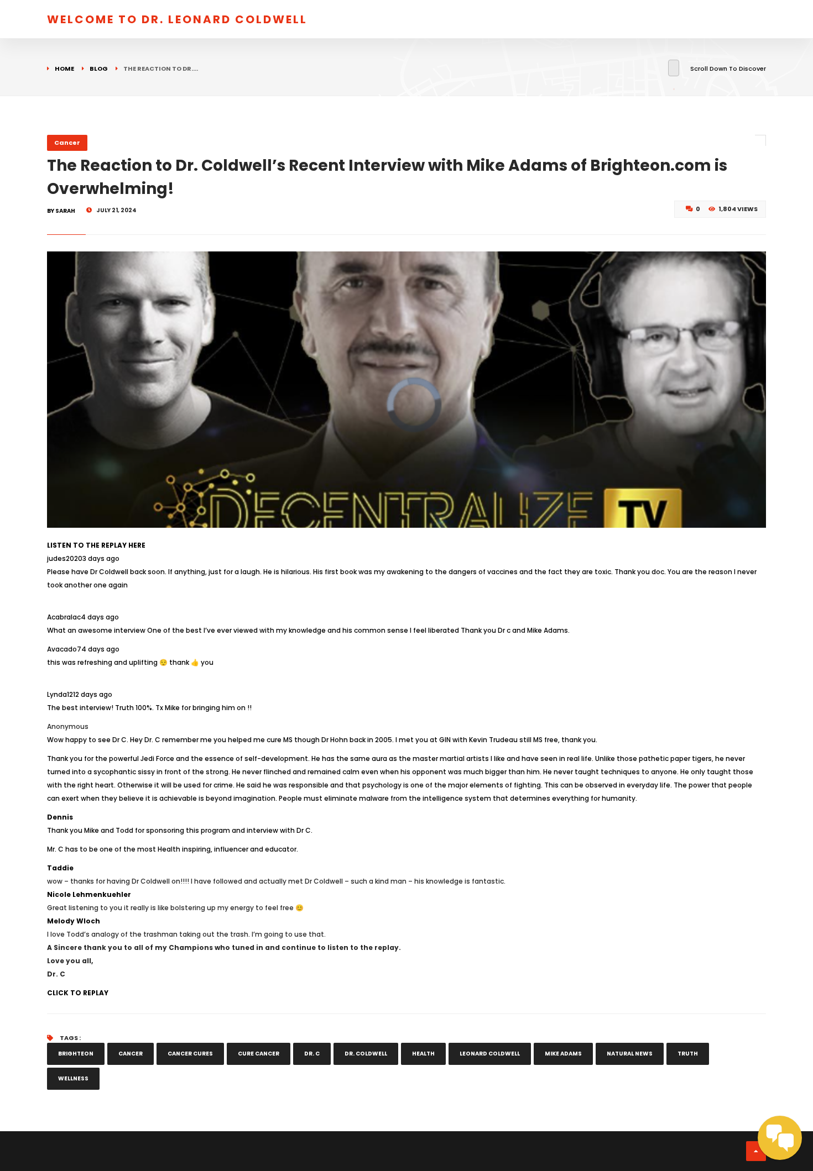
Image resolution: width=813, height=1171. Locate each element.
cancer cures (190, 1053)
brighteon (75, 1053)
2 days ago (93, 694)
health (423, 1053)
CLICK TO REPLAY (77, 992)
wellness (73, 1078)
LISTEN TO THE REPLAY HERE (96, 545)
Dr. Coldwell (366, 1053)
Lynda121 (61, 694)
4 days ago (100, 617)
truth (688, 1053)
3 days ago (100, 558)
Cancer (67, 142)
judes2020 (64, 558)
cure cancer (258, 1053)
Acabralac (64, 617)
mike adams (563, 1053)
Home (64, 68)
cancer (130, 1053)
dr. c (312, 1053)
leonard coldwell (490, 1053)
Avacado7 (64, 649)
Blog (99, 68)
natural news (630, 1053)
